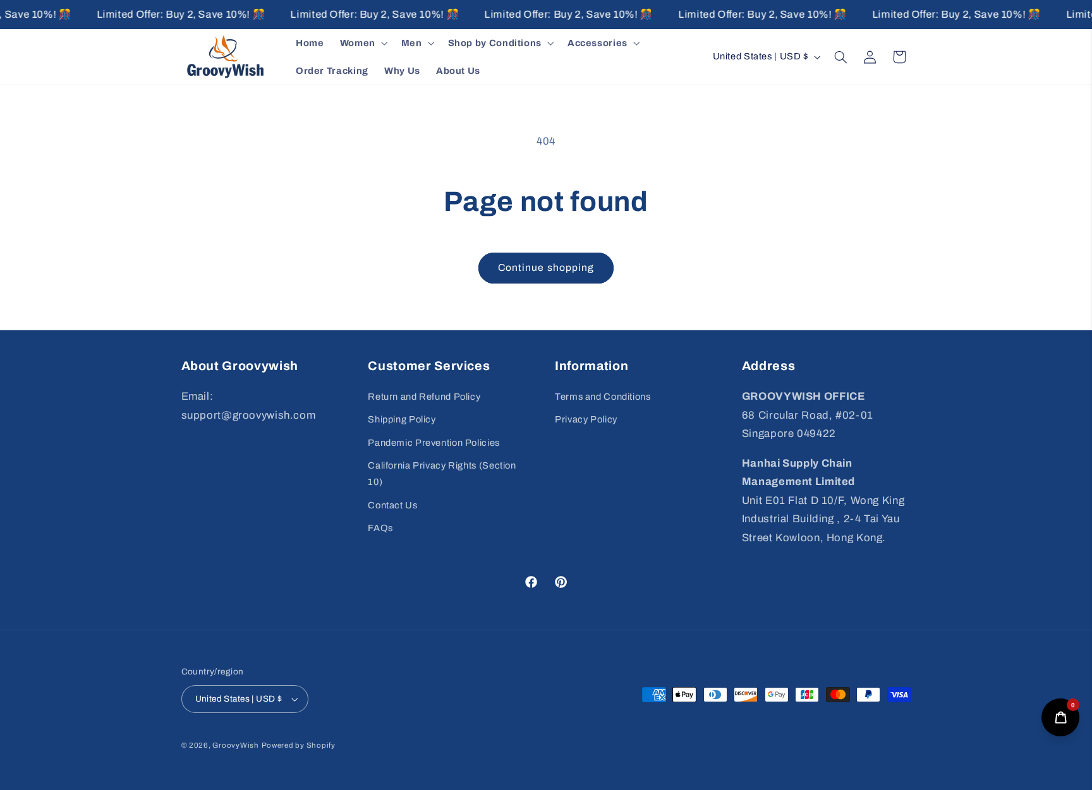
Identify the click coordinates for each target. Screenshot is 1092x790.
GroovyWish (235, 745)
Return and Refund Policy (424, 397)
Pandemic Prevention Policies (434, 443)
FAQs (380, 528)
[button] (362, 43)
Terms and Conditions (603, 397)
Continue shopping (546, 267)
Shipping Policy (401, 419)
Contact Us (392, 505)
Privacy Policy (586, 419)
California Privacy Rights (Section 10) (442, 473)
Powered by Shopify (299, 745)
